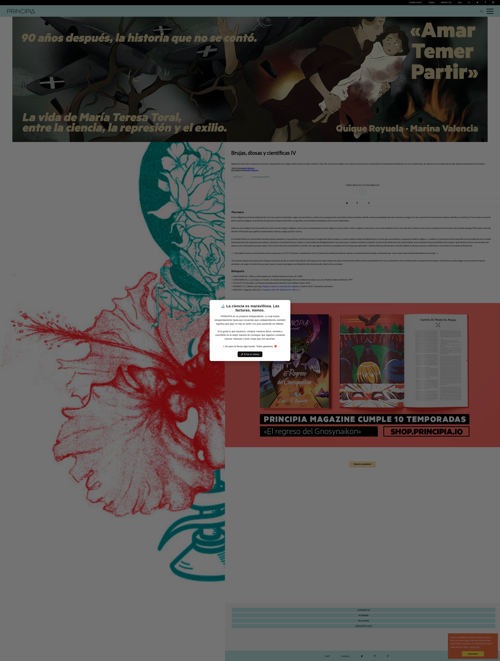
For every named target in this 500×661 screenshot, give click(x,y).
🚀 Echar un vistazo (250, 354)
